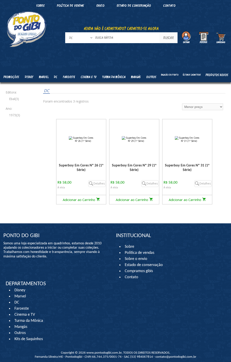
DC (46, 90)
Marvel (20, 296)
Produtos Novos (217, 75)
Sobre (129, 247)
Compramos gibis (139, 271)
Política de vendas (70, 5)
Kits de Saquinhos (28, 339)
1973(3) (14, 115)
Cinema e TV (24, 315)
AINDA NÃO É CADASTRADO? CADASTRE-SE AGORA (121, 28)
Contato (169, 5)
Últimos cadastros (192, 74)
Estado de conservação (134, 5)
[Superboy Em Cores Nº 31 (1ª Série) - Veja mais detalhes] (187, 139)
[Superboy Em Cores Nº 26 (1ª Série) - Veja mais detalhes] (81, 139)
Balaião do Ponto (169, 74)
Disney (19, 290)
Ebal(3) (14, 99)
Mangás (136, 77)
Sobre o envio (136, 259)
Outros (20, 333)
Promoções (11, 77)
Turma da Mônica (28, 321)
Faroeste (21, 308)
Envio (100, 5)
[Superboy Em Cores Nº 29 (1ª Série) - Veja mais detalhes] (134, 139)
